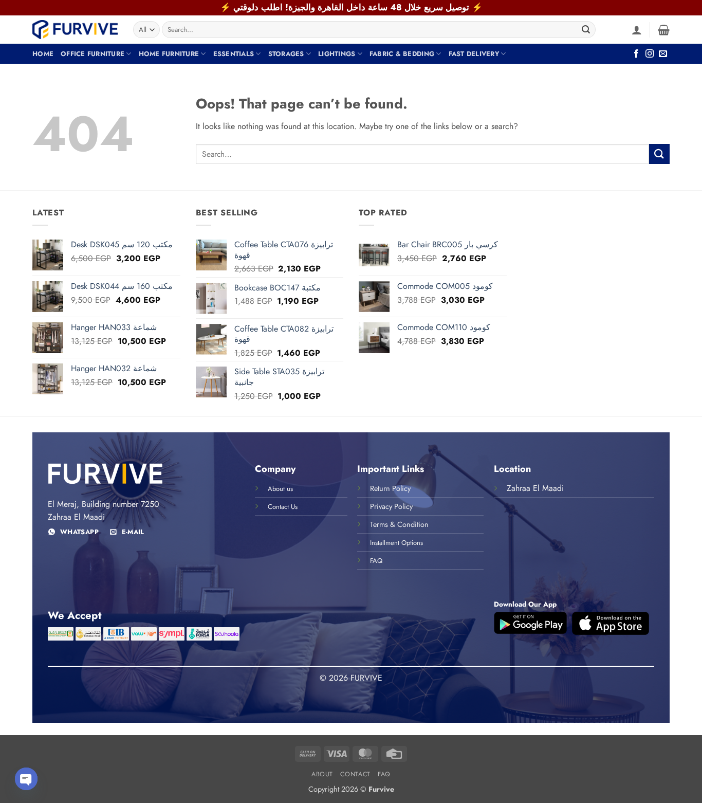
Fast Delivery (474, 54)
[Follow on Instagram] (649, 54)
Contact (355, 774)
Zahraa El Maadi (535, 488)
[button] (637, 30)
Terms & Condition (399, 524)
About (322, 774)
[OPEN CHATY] (26, 779)
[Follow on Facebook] (636, 54)
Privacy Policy (391, 506)
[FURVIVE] (75, 29)
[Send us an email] (663, 54)
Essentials (233, 54)
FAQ (384, 774)
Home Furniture (169, 54)
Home (42, 54)
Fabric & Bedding (402, 54)
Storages (286, 54)
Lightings (336, 54)
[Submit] (586, 30)
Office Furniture (92, 54)
